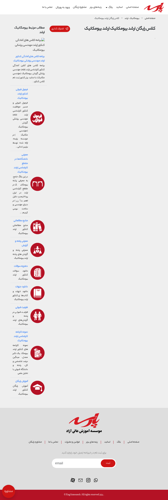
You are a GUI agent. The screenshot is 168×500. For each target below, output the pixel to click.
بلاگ (119, 442)
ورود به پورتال (63, 7)
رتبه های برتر (92, 442)
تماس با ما (47, 7)
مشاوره (8, 491)
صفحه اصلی (132, 7)
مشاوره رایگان (80, 7)
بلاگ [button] (110, 7)
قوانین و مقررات (72, 442)
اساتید (119, 7)
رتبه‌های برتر (96, 7)
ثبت (108, 463)
